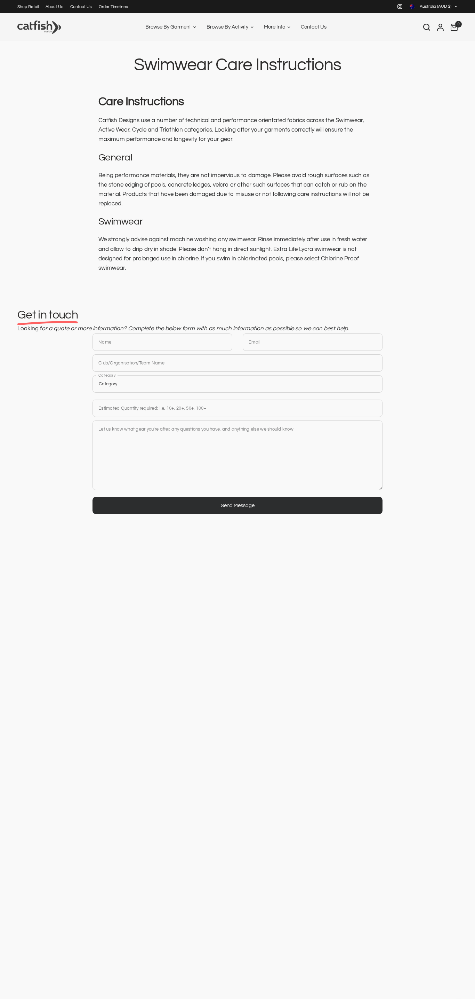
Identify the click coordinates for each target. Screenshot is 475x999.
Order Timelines (113, 7)
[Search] (427, 27)
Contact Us (81, 7)
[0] (452, 27)
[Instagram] (399, 6)
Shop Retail (28, 7)
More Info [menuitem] (274, 27)
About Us (54, 7)
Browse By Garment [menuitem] (168, 27)
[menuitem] (29, 6)
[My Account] (440, 27)
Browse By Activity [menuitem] (227, 27)
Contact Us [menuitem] (314, 27)
